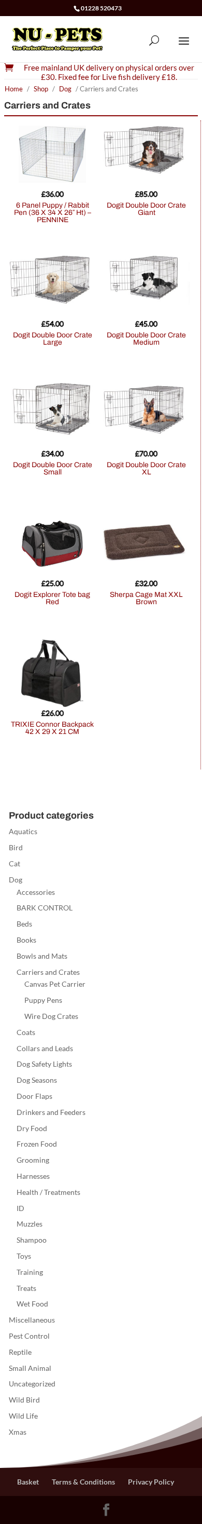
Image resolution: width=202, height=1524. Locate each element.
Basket (28, 1481)
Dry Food (32, 1128)
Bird (16, 847)
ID (20, 1208)
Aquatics (23, 831)
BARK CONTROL (45, 907)
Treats (26, 1288)
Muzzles (29, 1223)
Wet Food (32, 1303)
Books (26, 939)
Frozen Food (37, 1143)
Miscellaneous (32, 1319)
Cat (14, 863)
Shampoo (32, 1239)
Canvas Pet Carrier (54, 983)
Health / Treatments (48, 1192)
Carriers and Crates (48, 972)
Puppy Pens (43, 1000)
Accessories (36, 892)
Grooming (33, 1159)
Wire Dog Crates (51, 1016)
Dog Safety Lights (44, 1063)
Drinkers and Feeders (51, 1112)
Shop (41, 89)
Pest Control (29, 1335)
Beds (24, 923)
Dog (65, 89)
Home (14, 89)
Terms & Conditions (83, 1481)
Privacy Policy (151, 1481)
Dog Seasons (37, 1080)
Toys (24, 1255)
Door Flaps (34, 1096)
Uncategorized (32, 1383)
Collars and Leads (45, 1048)
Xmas (17, 1431)
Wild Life (23, 1415)
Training (30, 1272)
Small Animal (30, 1368)
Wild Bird (24, 1399)
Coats (26, 1032)
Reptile (20, 1352)
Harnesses (33, 1176)
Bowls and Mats (42, 955)
